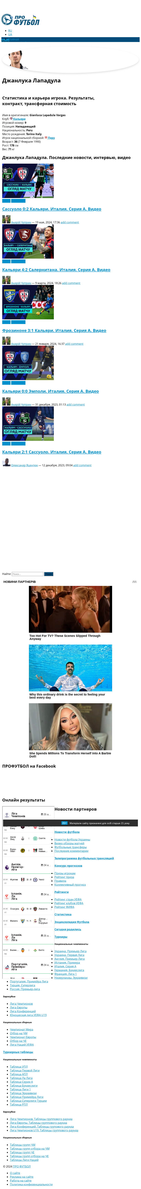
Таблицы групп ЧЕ (22, 1152)
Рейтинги (62, 892)
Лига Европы (18, 1007)
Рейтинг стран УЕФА (68, 899)
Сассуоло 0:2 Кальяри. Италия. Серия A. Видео (51, 209)
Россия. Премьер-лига (25, 989)
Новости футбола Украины (72, 839)
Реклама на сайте (21, 1177)
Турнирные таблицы (18, 1052)
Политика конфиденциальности (31, 1184)
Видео (6, 201)
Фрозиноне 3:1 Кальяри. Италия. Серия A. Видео (54, 330)
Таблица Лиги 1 (20, 1089)
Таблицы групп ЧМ (22, 1145)
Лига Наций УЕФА (22, 1045)
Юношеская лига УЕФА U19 (28, 1015)
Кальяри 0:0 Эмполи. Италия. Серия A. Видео (50, 391)
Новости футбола (67, 832)
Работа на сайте (20, 1180)
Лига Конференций (23, 1011)
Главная (13, 39)
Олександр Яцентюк (24, 465)
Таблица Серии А (21, 1082)
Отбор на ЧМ (18, 1033)
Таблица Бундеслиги (23, 1085)
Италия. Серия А (65, 966)
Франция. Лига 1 (66, 974)
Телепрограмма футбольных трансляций (84, 858)
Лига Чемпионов (21, 1004)
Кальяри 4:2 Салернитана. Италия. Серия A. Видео (56, 269)
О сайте (15, 1173)
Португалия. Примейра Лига (29, 981)
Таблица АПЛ (19, 1074)
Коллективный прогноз (70, 885)
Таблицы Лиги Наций (24, 1160)
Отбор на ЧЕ (18, 1041)
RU (10, 31)
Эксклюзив (18, 201)
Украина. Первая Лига (69, 955)
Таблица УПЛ (19, 1067)
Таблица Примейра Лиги (26, 1097)
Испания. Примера (67, 962)
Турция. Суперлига (22, 985)
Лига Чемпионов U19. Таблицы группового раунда (44, 1130)
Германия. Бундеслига (69, 970)
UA (10, 34)
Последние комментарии (71, 851)
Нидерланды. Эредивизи (71, 978)
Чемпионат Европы (23, 1037)
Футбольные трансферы (71, 847)
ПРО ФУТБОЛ (22, 1166)
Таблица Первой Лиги (25, 1070)
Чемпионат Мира (21, 1029)
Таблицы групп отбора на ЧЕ (29, 1156)
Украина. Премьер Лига (70, 951)
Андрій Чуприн (21, 222)
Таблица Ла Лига (21, 1078)
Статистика (63, 914)
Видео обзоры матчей (69, 843)
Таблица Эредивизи (23, 1093)
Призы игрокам (65, 873)
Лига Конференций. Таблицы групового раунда (42, 1126)
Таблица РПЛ (19, 1104)
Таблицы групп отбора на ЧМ (30, 1148)
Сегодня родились (68, 929)
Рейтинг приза (64, 877)
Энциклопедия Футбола (72, 922)
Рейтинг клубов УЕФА (69, 903)
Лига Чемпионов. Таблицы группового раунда (41, 1119)
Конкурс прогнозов (68, 866)
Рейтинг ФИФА (64, 907)
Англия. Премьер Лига (70, 959)
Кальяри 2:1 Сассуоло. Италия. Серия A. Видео (51, 452)
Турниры (61, 937)
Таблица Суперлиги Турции (28, 1101)
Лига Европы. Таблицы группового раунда (38, 1123)
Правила (60, 881)
